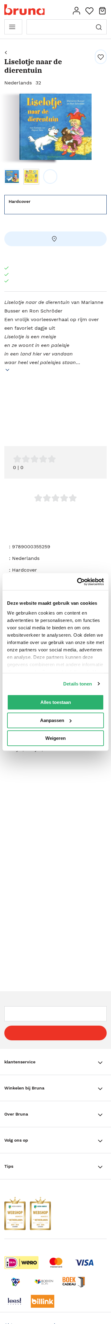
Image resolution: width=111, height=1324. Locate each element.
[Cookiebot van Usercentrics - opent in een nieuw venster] (78, 582)
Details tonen (77, 683)
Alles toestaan (55, 702)
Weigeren (55, 738)
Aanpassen (52, 720)
